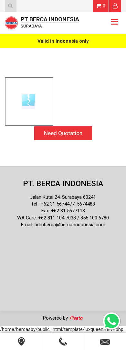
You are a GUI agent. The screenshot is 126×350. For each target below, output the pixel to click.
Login (115, 6)
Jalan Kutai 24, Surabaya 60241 (63, 197)
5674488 (86, 204)
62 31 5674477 (59, 204)
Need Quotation (63, 133)
